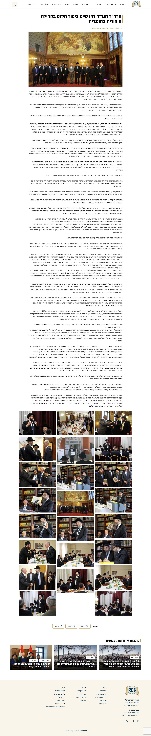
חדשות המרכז (110, 4)
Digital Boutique (80, 730)
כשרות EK (61, 697)
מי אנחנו (123, 4)
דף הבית (103, 691)
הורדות (83, 694)
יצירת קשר (32, 4)
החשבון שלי (81, 691)
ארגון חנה (57, 4)
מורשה (98, 4)
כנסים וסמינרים (59, 694)
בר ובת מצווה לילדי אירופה (55, 707)
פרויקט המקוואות (71, 4)
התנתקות (82, 700)
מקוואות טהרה (60, 691)
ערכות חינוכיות (59, 703)
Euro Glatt (44, 4)
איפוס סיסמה (81, 697)
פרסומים (87, 4)
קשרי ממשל (95, 28)
